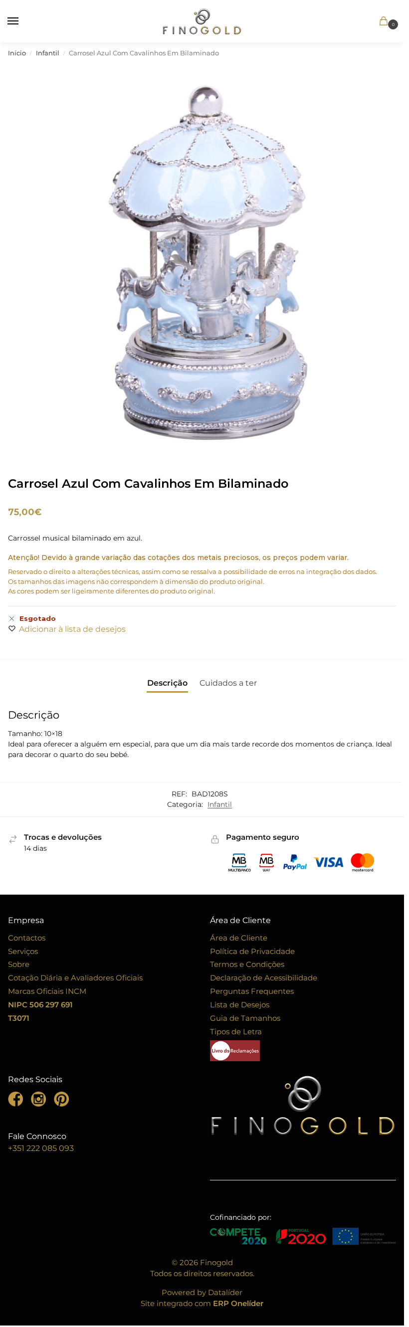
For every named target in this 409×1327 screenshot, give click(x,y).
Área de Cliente (238, 938)
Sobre (18, 964)
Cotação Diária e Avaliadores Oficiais (75, 977)
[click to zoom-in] (204, 260)
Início (17, 53)
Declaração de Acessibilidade (263, 977)
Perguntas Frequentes (252, 991)
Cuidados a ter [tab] (228, 683)
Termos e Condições (247, 964)
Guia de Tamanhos (245, 1018)
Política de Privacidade (252, 951)
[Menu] (22, 21)
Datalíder (225, 1292)
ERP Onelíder (238, 1303)
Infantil (47, 53)
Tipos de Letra (236, 1031)
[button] (370, 21)
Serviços (23, 951)
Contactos (26, 938)
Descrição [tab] (167, 683)
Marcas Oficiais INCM (47, 991)
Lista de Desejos (239, 1004)
